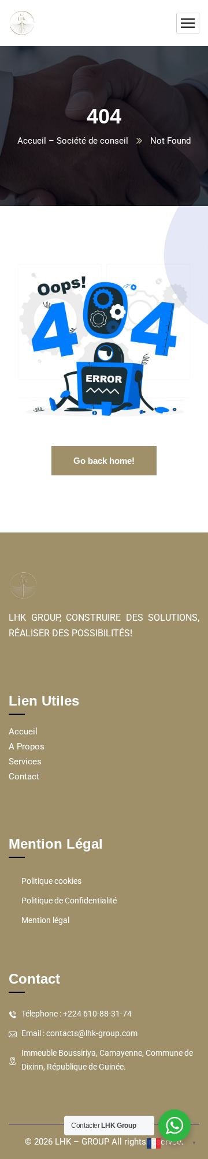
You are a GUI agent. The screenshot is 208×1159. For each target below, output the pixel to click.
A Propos (26, 746)
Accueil (23, 731)
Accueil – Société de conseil (72, 141)
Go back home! (104, 461)
